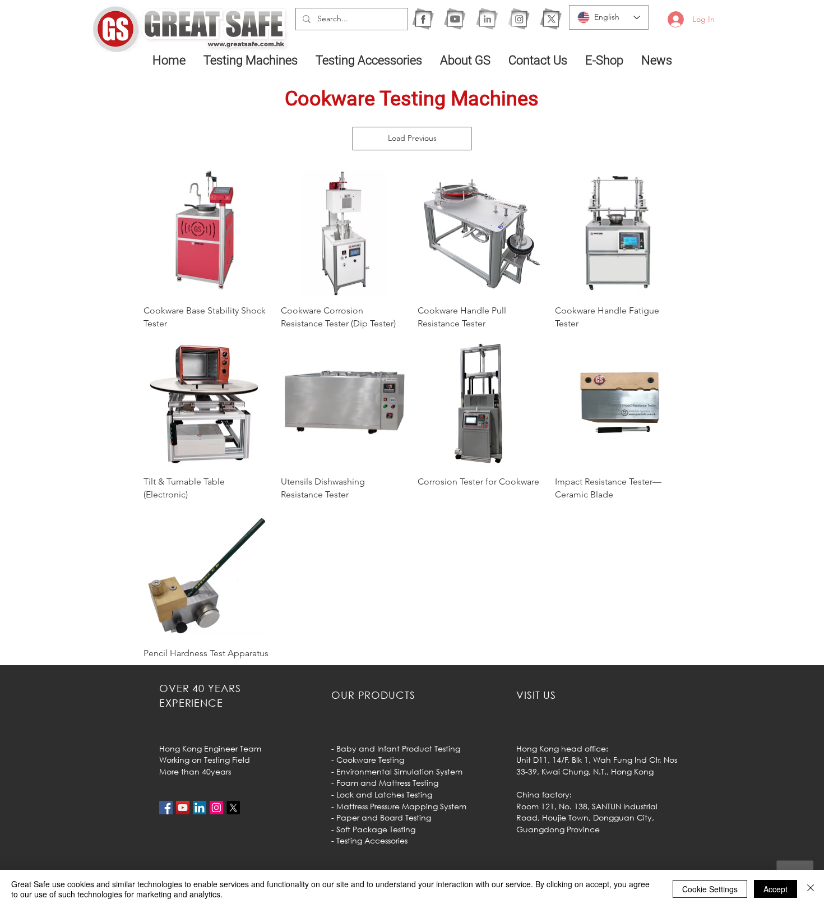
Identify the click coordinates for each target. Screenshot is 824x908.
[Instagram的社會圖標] (216, 807)
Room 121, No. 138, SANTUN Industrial (587, 806)
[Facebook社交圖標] (166, 807)
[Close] (810, 889)
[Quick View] (206, 233)
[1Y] (455, 19)
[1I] (487, 19)
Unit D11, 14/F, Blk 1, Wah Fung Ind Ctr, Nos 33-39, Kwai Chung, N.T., (596, 765)
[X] (551, 19)
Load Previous (412, 138)
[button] (251, 60)
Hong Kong (632, 771)
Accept (775, 889)
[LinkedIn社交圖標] (199, 807)
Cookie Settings (710, 889)
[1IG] (519, 19)
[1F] (423, 19)
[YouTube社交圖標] (182, 807)
